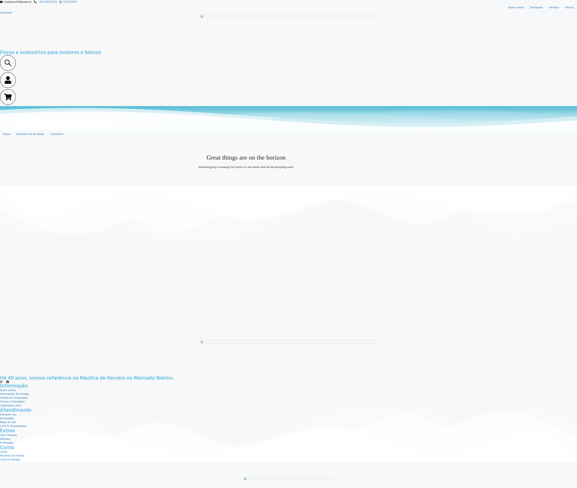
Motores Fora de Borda (30, 134)
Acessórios (56, 134)
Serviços (554, 7)
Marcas (569, 7)
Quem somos (516, 7)
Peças (6, 134)
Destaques (536, 7)
